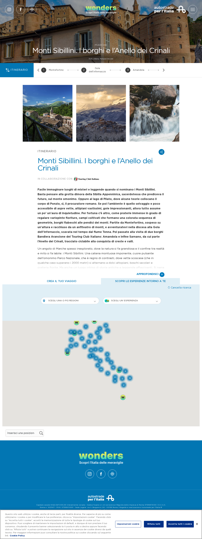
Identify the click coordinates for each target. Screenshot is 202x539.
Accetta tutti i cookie (180, 524)
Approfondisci (150, 274)
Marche (101, 45)
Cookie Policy (17, 536)
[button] (161, 152)
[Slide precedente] (38, 70)
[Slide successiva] (163, 70)
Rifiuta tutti (153, 524)
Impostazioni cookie (128, 524)
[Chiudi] (196, 523)
